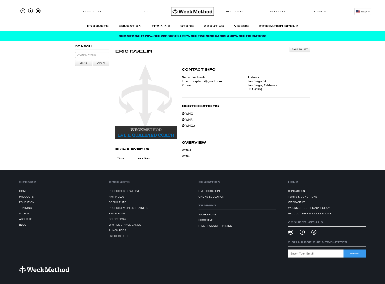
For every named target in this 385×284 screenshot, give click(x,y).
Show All (101, 63)
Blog (148, 11)
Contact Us (296, 191)
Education (130, 25)
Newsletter (92, 11)
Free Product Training (215, 225)
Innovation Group (278, 25)
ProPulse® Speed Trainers (128, 207)
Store (187, 25)
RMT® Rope (117, 213)
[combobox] (362, 11)
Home (23, 191)
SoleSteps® (117, 219)
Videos (241, 25)
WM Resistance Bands (125, 224)
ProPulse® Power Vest (126, 191)
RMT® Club (117, 196)
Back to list (300, 49)
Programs (206, 220)
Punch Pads (117, 230)
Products (98, 25)
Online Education (211, 196)
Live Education (209, 191)
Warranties (297, 202)
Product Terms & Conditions (309, 213)
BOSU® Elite (117, 202)
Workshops (207, 214)
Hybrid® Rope (119, 235)
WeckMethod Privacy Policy (309, 207)
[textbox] (361, 11)
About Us (214, 25)
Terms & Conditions (302, 196)
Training (161, 25)
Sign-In (320, 11)
